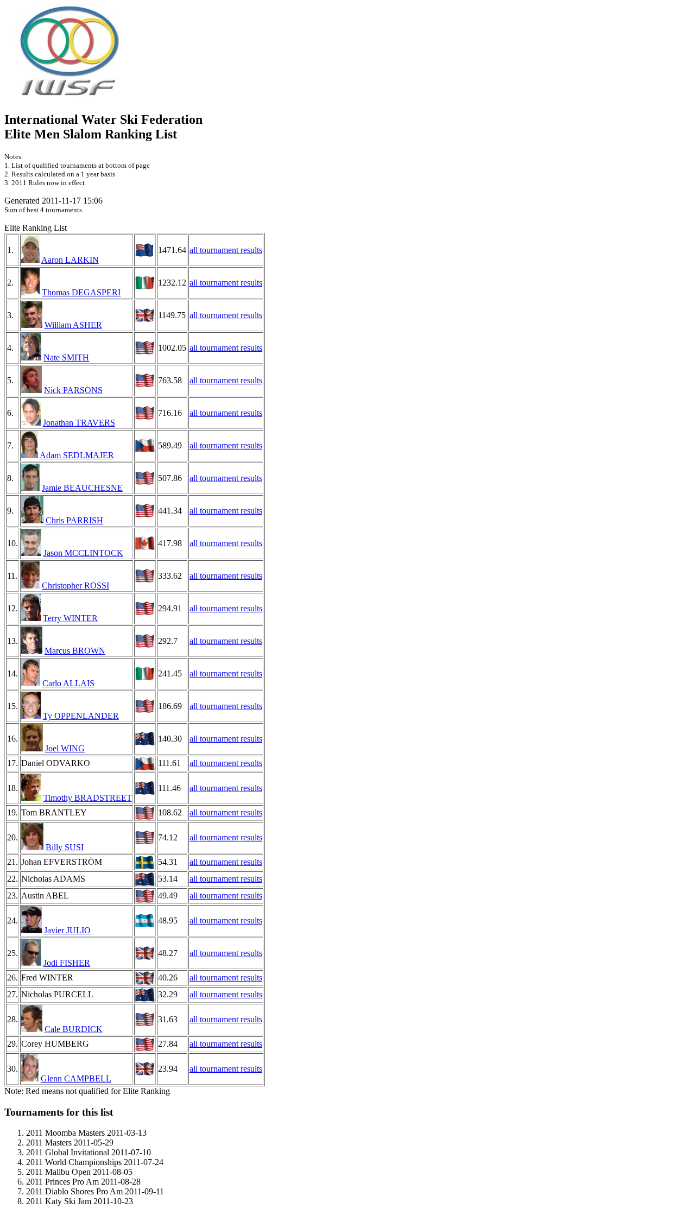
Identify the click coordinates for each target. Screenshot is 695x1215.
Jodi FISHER (66, 962)
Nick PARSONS (73, 390)
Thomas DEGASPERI (81, 292)
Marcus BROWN (75, 650)
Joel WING (65, 748)
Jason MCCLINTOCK (83, 553)
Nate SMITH (66, 357)
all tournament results (225, 250)
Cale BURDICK (74, 1029)
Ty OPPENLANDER (81, 715)
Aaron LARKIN (70, 259)
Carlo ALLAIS (68, 683)
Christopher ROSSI (75, 585)
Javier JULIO (67, 930)
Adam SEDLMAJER (77, 455)
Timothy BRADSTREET (87, 797)
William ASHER (73, 325)
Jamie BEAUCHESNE (82, 487)
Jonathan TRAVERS (79, 422)
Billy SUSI (65, 847)
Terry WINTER (70, 618)
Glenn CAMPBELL (76, 1078)
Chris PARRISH (74, 520)
